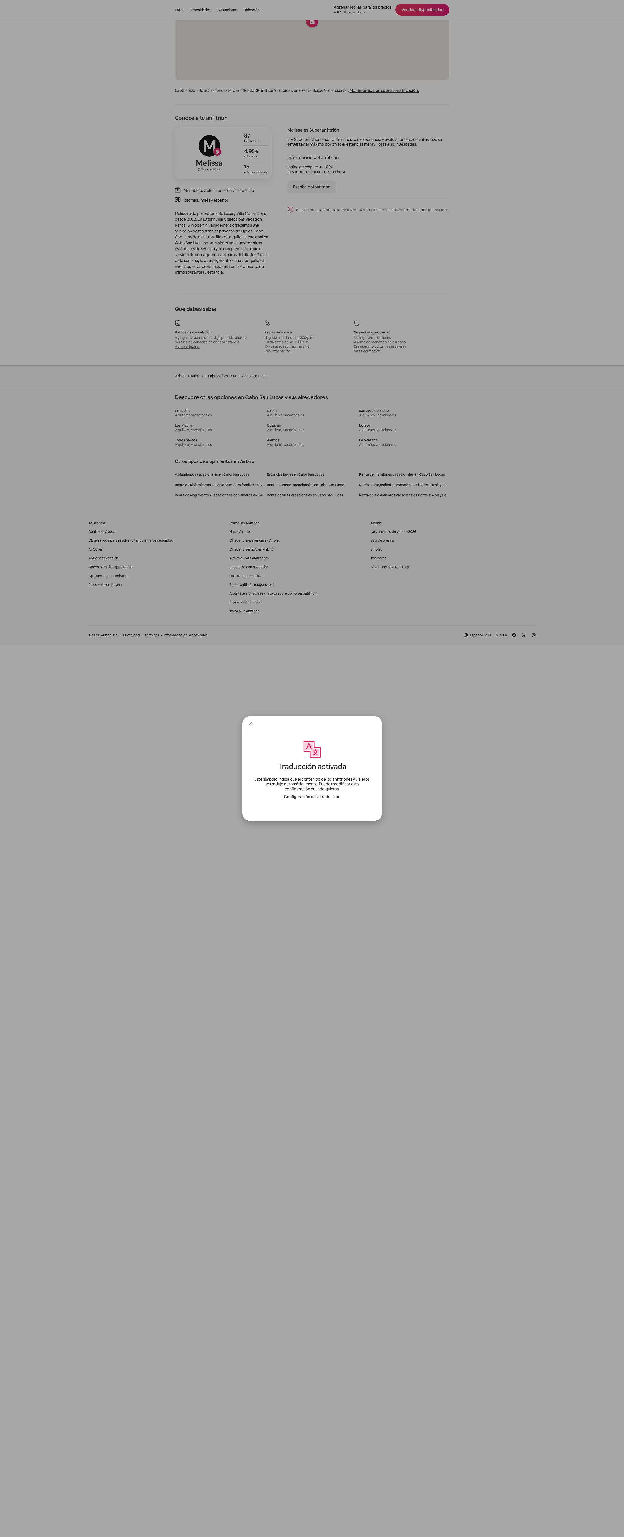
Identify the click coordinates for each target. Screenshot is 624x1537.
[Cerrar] (250, 724)
